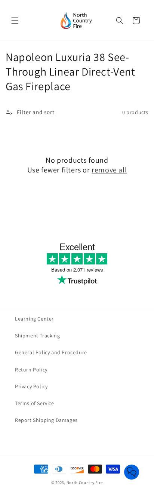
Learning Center (34, 318)
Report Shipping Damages (46, 420)
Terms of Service (34, 403)
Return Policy (31, 369)
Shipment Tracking (37, 335)
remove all (109, 170)
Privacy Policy (31, 386)
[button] (15, 20)
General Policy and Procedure (51, 352)
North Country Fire (85, 482)
